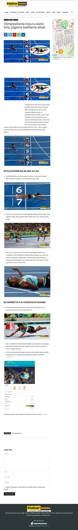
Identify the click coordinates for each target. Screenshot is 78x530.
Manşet (13, 17)
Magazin (21, 12)
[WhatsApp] (19, 35)
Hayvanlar (13, 12)
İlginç (6, 12)
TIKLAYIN (9, 357)
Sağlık (59, 12)
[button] (72, 12)
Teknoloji (65, 12)
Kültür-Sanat (40, 12)
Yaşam (33, 12)
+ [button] (55, 21)
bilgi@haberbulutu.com (41, 526)
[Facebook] (6, 35)
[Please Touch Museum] (65, 26)
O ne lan (6, 19)
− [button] (55, 24)
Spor (53, 12)
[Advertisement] (27, 68)
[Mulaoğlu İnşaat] (60, 51)
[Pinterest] (14, 35)
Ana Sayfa (6, 17)
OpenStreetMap (67, 57)
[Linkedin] (23, 35)
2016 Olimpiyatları (16, 433)
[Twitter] (10, 35)
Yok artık (16, 19)
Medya (48, 12)
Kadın (27, 12)
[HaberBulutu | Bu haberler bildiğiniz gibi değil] (39, 509)
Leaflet (54, 57)
